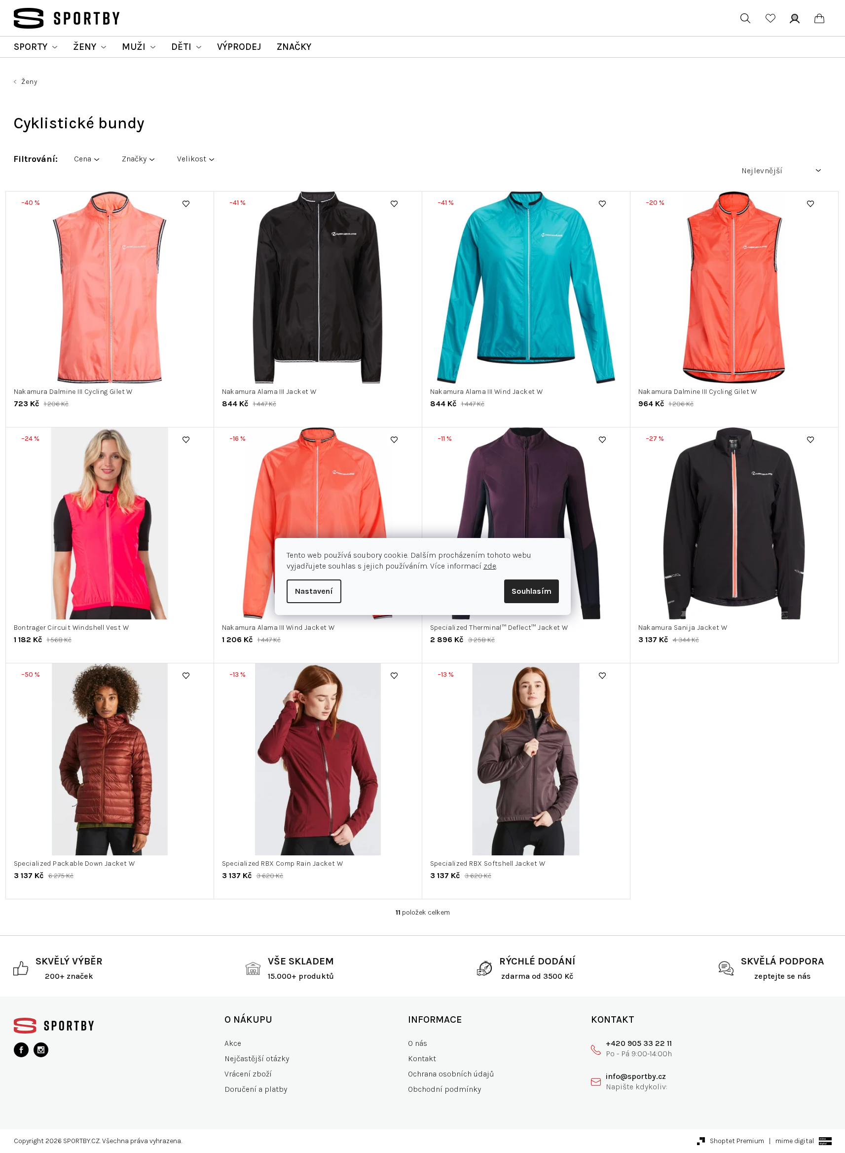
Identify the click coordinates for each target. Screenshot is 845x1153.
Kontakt (422, 1058)
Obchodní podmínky (444, 1089)
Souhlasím (531, 591)
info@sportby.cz (636, 1076)
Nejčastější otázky (256, 1058)
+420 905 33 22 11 (639, 1043)
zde (489, 566)
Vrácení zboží (248, 1073)
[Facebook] (21, 1049)
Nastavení (314, 591)
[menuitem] (35, 47)
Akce (232, 1043)
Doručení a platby (255, 1089)
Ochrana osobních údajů (451, 1073)
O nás (417, 1043)
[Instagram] (41, 1049)
